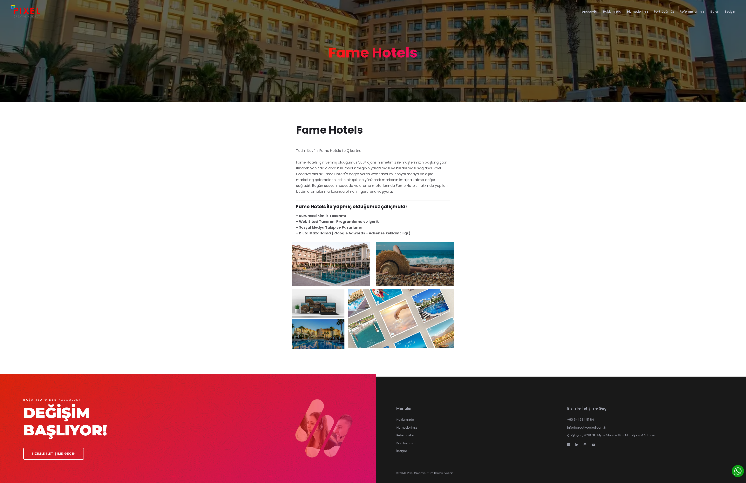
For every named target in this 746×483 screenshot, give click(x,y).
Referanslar (405, 435)
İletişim (730, 11)
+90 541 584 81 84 (580, 419)
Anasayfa (589, 11)
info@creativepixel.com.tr (587, 427)
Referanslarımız (692, 11)
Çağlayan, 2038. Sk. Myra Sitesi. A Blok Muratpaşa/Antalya (611, 435)
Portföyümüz (664, 11)
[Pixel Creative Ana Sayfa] (25, 11)
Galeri (714, 11)
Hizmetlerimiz (637, 11)
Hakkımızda (612, 11)
